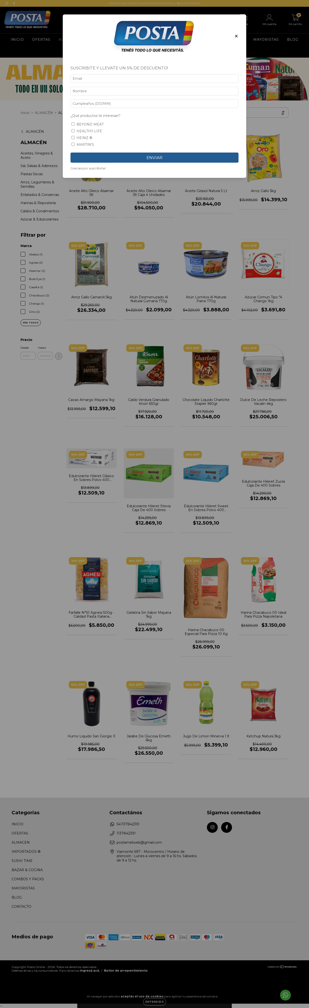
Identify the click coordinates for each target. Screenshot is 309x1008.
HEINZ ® (84, 138)
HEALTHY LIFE (89, 131)
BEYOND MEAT (90, 124)
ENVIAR (154, 157)
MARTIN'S (85, 144)
